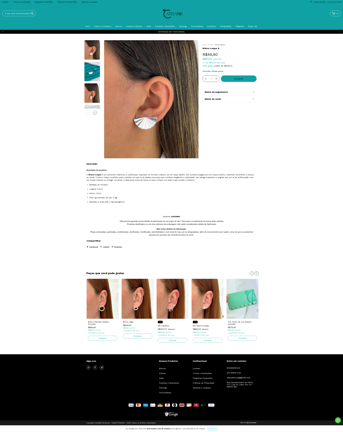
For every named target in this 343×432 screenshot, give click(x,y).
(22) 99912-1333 (234, 373)
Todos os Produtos (102, 26)
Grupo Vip (252, 26)
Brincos (118, 26)
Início (87, 26)
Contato (5, 2)
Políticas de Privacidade (67, 2)
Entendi (212, 429)
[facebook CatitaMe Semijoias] (95, 368)
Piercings (183, 26)
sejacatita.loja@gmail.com (238, 378)
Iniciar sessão (319, 2)
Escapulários (225, 26)
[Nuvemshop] (248, 423)
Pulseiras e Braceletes (165, 26)
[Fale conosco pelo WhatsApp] (338, 420)
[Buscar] (32, 13)
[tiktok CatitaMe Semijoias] (102, 368)
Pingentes (239, 26)
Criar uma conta (334, 2)
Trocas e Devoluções (21, 2)
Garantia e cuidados (89, 2)
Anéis (148, 26)
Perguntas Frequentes (44, 2)
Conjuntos (211, 26)
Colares (162, 373)
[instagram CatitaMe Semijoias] (88, 368)
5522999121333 (233, 368)
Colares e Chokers (134, 26)
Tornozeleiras (197, 26)
